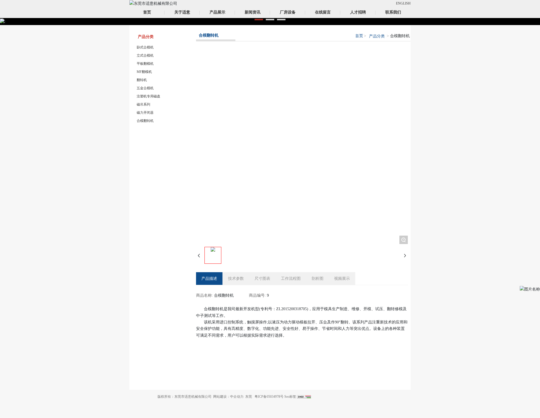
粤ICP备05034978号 (269, 397)
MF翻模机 (144, 72)
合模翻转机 (145, 121)
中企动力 (237, 397)
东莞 (248, 397)
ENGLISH (403, 3)
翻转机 (142, 80)
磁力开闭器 (145, 113)
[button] (259, 19)
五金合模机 (145, 88)
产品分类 (377, 36)
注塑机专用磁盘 (148, 96)
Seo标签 (290, 397)
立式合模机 (145, 55)
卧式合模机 (145, 47)
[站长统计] (304, 397)
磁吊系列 (143, 104)
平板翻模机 (145, 64)
